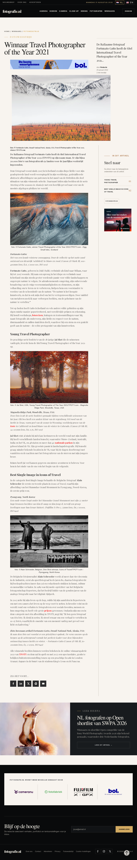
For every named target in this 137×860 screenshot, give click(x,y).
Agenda (44, 11)
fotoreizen (37, 315)
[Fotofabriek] (54, 791)
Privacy (57, 851)
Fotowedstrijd (21, 37)
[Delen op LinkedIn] (21, 684)
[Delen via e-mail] (43, 684)
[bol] (113, 791)
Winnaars (109, 11)
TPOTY (23, 654)
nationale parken (64, 442)
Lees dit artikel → (103, 745)
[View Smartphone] (49, 64)
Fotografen (96, 11)
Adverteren (35, 2)
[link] (117, 181)
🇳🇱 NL (119, 2)
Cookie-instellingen (83, 851)
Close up (74, 11)
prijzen (48, 610)
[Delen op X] (28, 684)
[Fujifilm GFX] (83, 791)
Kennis (84, 11)
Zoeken (128, 11)
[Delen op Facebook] (13, 684)
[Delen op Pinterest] (36, 684)
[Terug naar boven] (127, 853)
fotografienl (12, 11)
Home (7, 31)
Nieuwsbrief (9, 2)
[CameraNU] (24, 791)
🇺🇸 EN (129, 2)
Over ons (22, 2)
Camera (63, 11)
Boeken (53, 11)
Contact (38, 851)
